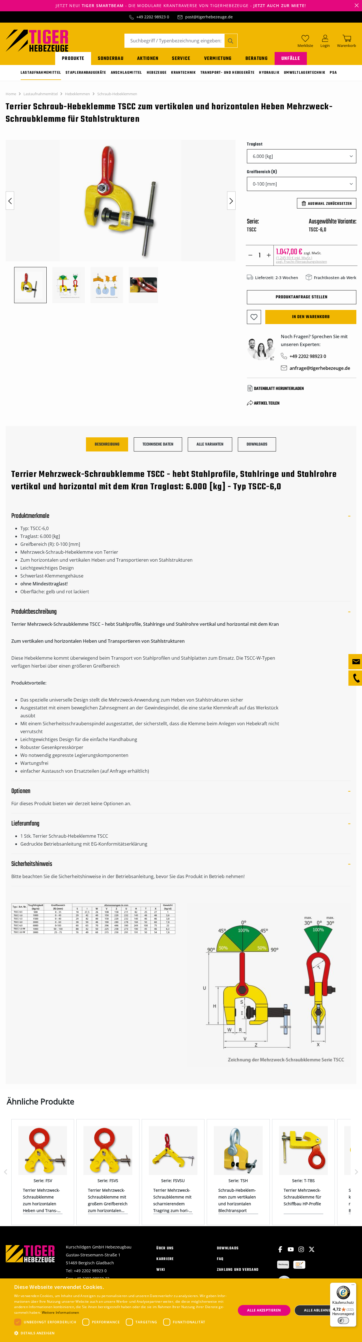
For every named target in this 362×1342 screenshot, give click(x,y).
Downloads (228, 1248)
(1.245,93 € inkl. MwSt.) (301, 259)
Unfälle (290, 58)
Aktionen (147, 58)
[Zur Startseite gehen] (37, 40)
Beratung (256, 58)
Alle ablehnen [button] (318, 1310)
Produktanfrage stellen (301, 297)
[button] (121, 1333)
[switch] (343, 1320)
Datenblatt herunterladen (279, 388)
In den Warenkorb (311, 317)
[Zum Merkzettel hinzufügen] (254, 317)
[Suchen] (231, 41)
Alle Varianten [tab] (210, 444)
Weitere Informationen (60, 1312)
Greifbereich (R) (262, 171)
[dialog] (181, 1310)
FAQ (220, 1259)
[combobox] (174, 41)
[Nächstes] (231, 201)
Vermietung (218, 58)
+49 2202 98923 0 (152, 16)
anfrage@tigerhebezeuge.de (320, 368)
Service (181, 58)
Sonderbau (111, 58)
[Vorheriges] (10, 201)
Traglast (254, 144)
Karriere (165, 1259)
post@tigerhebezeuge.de (209, 16)
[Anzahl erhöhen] (268, 255)
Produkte (73, 58)
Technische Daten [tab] (158, 444)
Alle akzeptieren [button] (264, 1310)
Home (11, 93)
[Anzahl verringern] (250, 255)
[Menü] (353, 1286)
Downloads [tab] (257, 444)
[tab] (107, 444)
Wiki (160, 1270)
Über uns (165, 1248)
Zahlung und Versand (238, 1270)
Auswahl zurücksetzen (330, 204)
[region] (120, 221)
